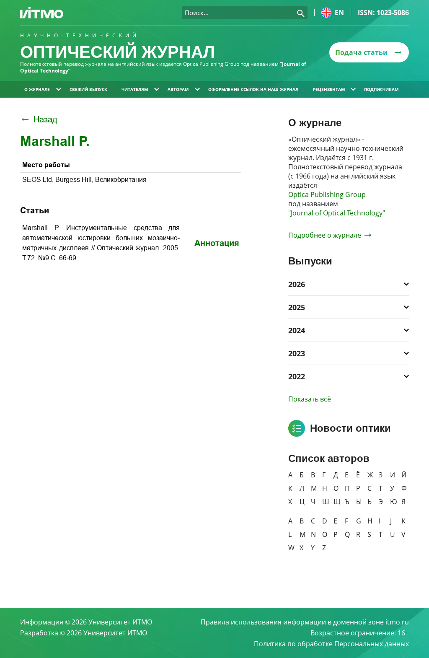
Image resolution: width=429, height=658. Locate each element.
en (339, 12)
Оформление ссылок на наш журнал (253, 89)
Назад (45, 119)
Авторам (178, 89)
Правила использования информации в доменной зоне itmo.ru (305, 622)
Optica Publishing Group (327, 194)
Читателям (134, 89)
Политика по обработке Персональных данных (331, 644)
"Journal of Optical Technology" (336, 213)
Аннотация (216, 243)
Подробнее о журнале (324, 235)
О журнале (37, 89)
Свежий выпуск (88, 89)
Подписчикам (381, 89)
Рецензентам (329, 89)
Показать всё (309, 399)
